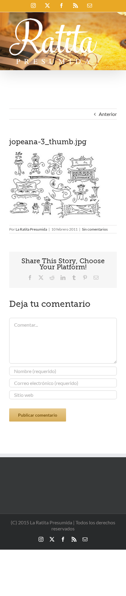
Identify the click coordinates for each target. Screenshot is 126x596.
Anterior (108, 114)
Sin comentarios (95, 229)
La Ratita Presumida (31, 229)
